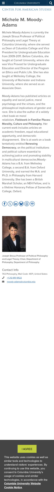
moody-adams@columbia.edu (21, 281)
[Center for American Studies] (27, 9)
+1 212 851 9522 (14, 277)
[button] (3, 3)
